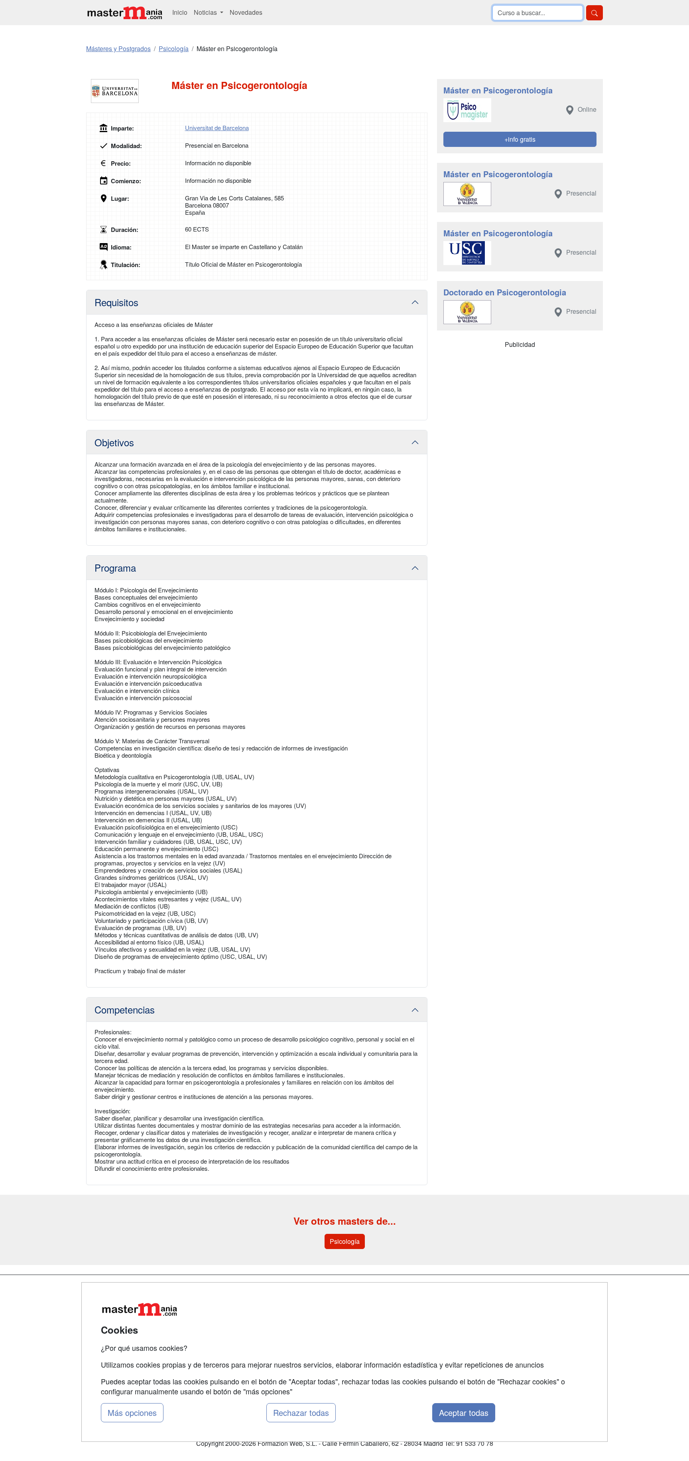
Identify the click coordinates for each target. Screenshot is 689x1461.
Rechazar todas (301, 1412)
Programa (115, 567)
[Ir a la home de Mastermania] (124, 12)
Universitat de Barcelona (217, 127)
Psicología (345, 1241)
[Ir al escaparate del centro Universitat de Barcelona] (129, 91)
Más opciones (132, 1412)
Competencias (124, 1009)
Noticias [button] (206, 12)
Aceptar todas (463, 1412)
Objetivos (114, 442)
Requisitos (116, 302)
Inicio (179, 12)
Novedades (246, 12)
